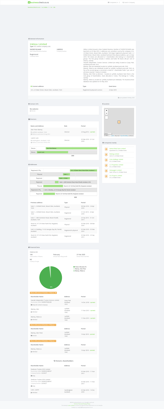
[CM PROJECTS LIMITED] (119, 122)
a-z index (44, 7)
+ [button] (106, 110)
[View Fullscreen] (106, 117)
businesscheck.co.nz (34, 7)
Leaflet (112, 135)
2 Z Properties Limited (116, 165)
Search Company (129, 2)
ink (54, 7)
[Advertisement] (82, 22)
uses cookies (71, 405)
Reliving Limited (114, 154)
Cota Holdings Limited (116, 159)
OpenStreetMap (124, 135)
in (51, 7)
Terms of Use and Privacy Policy (82, 404)
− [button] (106, 113)
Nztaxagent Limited (115, 170)
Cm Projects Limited (115, 175)
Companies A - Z (114, 2)
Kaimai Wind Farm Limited (117, 148)
